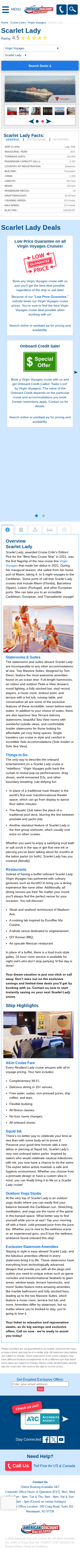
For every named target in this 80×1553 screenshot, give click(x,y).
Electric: (11, 210)
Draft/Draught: (16, 195)
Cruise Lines (18, 22)
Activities (61, 139)
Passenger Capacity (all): (23, 161)
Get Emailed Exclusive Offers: (40, 1379)
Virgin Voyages (37, 22)
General (13, 139)
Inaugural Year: (16, 152)
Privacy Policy (13, 1546)
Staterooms (36, 139)
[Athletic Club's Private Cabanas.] (38, 629)
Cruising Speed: (15, 200)
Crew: (9, 176)
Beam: (9, 186)
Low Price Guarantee (50, 296)
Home (4, 22)
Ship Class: (12, 147)
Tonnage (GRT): (15, 156)
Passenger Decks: (17, 191)
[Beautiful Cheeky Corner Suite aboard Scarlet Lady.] (38, 1035)
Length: (10, 181)
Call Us (20, 1465)
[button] (37, 121)
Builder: (10, 171)
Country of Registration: (23, 166)
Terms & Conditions (36, 1546)
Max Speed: (12, 205)
